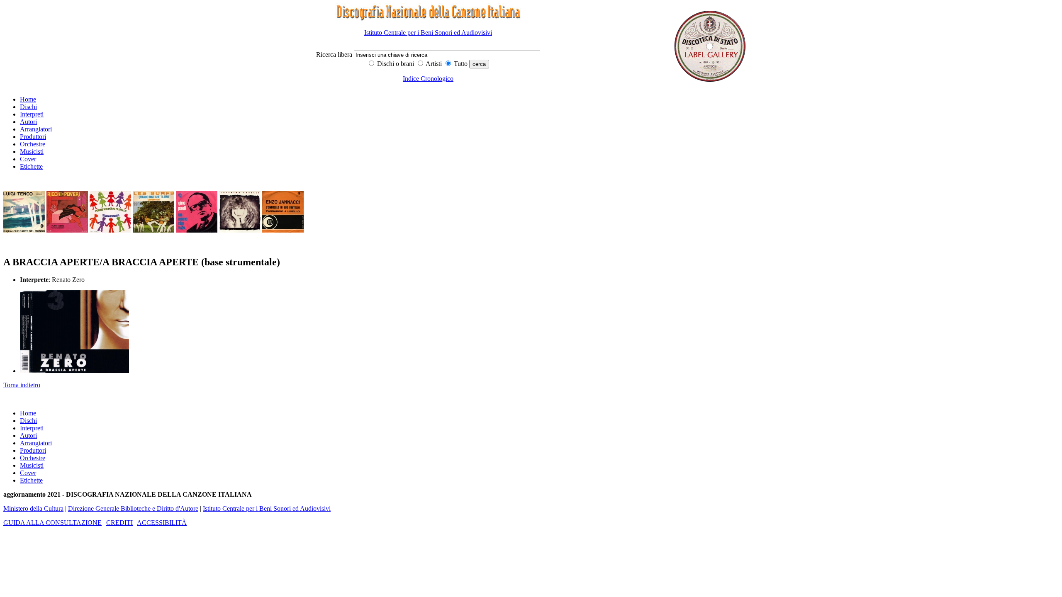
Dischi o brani (394, 63)
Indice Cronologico (428, 78)
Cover (28, 159)
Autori (28, 121)
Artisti (433, 63)
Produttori (33, 136)
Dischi (28, 106)
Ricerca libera (335, 54)
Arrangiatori (36, 129)
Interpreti (32, 114)
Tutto (460, 63)
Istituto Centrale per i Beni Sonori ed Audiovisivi (428, 32)
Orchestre (32, 144)
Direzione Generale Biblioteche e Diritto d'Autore (133, 508)
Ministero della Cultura (33, 508)
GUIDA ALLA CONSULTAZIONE (52, 522)
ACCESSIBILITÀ (162, 522)
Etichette (31, 166)
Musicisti (32, 151)
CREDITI (119, 522)
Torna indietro (21, 384)
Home (28, 99)
